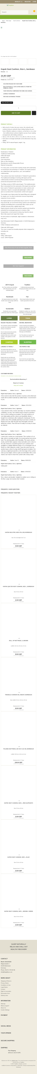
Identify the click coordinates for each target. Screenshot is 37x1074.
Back (3, 20)
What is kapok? (5, 1005)
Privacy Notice (5, 983)
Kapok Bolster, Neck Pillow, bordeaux (18, 532)
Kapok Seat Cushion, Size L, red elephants (18, 803)
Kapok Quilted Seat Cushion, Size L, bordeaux (18, 586)
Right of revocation (6, 991)
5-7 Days (22, 543)
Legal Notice (4, 987)
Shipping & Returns (6, 981)
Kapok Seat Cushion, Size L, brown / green (18, 911)
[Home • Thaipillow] (18, 5)
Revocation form (5, 993)
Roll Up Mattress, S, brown (18, 640)
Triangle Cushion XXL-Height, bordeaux (18, 694)
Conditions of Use (5, 985)
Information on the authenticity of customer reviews (11, 375)
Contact (3, 989)
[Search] (26, 12)
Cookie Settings (5, 1010)
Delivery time (4, 995)
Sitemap (3, 1003)
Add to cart (16, 113)
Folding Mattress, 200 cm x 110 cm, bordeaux (18, 749)
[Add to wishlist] (34, 113)
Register (27, 1)
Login (34, 1)
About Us (3, 1008)
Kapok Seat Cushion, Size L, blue (18, 857)
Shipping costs (12, 77)
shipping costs (15, 1060)
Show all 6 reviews (18, 385)
